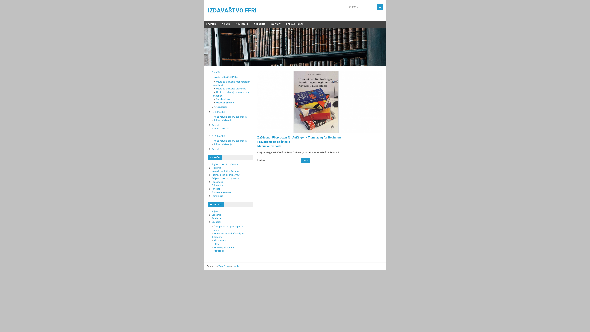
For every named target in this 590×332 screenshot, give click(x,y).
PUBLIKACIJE (242, 24)
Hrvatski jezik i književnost (225, 171)
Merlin (236, 266)
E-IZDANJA (259, 24)
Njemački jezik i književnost (226, 175)
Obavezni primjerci (225, 102)
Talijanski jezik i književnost (226, 178)
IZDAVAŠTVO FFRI (232, 10)
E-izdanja (216, 218)
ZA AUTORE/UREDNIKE (226, 77)
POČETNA (211, 24)
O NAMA (226, 24)
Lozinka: (262, 160)
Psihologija (217, 196)
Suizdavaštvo (223, 99)
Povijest (216, 189)
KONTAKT (276, 24)
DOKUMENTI (220, 107)
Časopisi (216, 222)
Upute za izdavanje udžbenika (231, 88)
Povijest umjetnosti (222, 192)
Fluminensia (220, 240)
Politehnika (217, 185)
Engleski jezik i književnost (225, 164)
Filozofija (216, 167)
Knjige (215, 211)
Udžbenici (217, 214)
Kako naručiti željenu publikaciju (230, 116)
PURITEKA (219, 251)
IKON (216, 244)
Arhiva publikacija (223, 120)
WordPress (223, 266)
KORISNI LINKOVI (295, 24)
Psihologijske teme (224, 247)
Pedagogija (217, 182)
